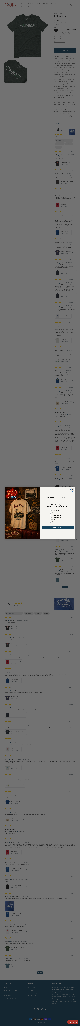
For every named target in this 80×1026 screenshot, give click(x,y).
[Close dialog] (72, 489)
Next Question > (57, 527)
